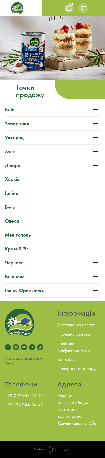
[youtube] (24, 347)
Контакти (66, 359)
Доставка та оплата (76, 324)
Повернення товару (76, 368)
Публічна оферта (73, 334)
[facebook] (8, 347)
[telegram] (32, 347)
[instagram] (16, 347)
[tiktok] (40, 347)
